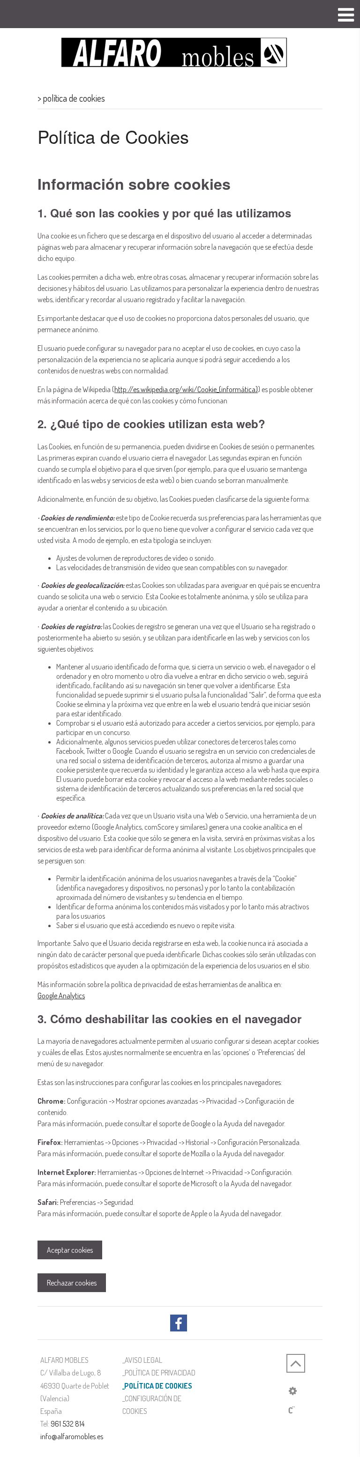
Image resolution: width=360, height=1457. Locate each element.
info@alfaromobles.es (71, 1436)
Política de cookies (158, 1385)
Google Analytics (61, 995)
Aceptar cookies (70, 1250)
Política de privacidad (160, 1372)
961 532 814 (67, 1423)
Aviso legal (143, 1360)
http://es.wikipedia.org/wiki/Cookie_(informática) (186, 389)
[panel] (292, 1390)
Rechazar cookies (72, 1282)
